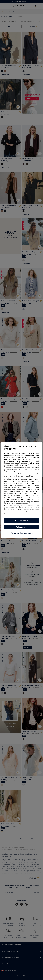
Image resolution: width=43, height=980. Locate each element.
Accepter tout (21, 521)
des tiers (24, 483)
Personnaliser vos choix (21, 533)
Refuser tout (21, 527)
